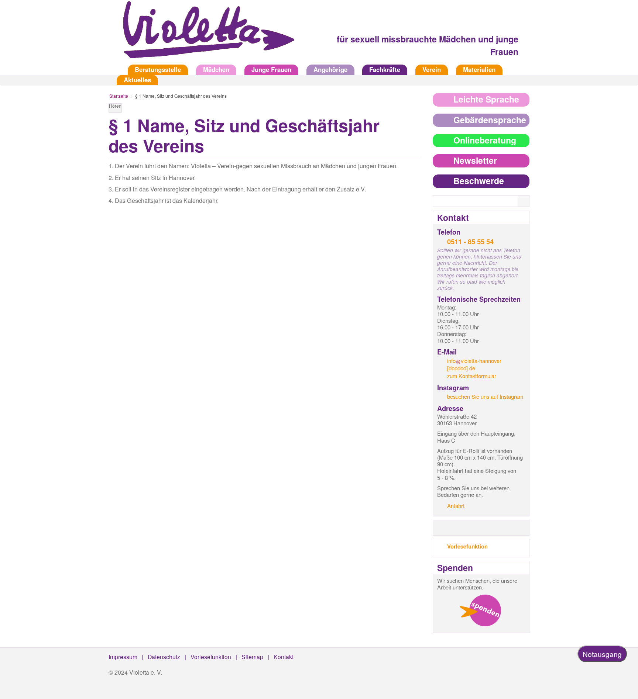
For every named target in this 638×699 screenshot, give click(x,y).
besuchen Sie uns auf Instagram (485, 396)
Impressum (123, 657)
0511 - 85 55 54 (470, 241)
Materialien (479, 69)
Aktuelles (137, 79)
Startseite (114, 69)
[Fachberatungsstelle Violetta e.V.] (204, 34)
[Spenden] (480, 610)
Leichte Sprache (486, 99)
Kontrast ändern (416, 109)
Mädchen (216, 69)
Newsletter (475, 160)
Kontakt (284, 657)
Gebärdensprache (489, 120)
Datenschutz (164, 657)
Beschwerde (478, 180)
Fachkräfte (384, 69)
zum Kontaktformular (471, 376)
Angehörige (330, 69)
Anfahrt (455, 505)
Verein (431, 69)
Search (527, 201)
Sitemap (252, 657)
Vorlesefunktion (467, 546)
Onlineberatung (484, 140)
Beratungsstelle (158, 69)
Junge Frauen (271, 69)
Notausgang (602, 654)
